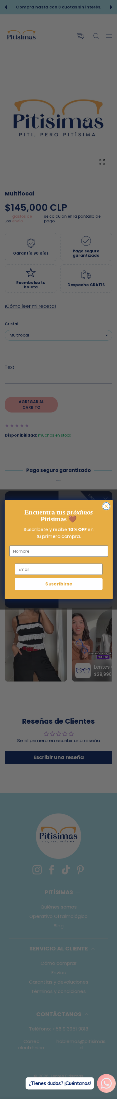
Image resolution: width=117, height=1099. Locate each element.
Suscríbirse (58, 584)
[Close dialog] (106, 506)
